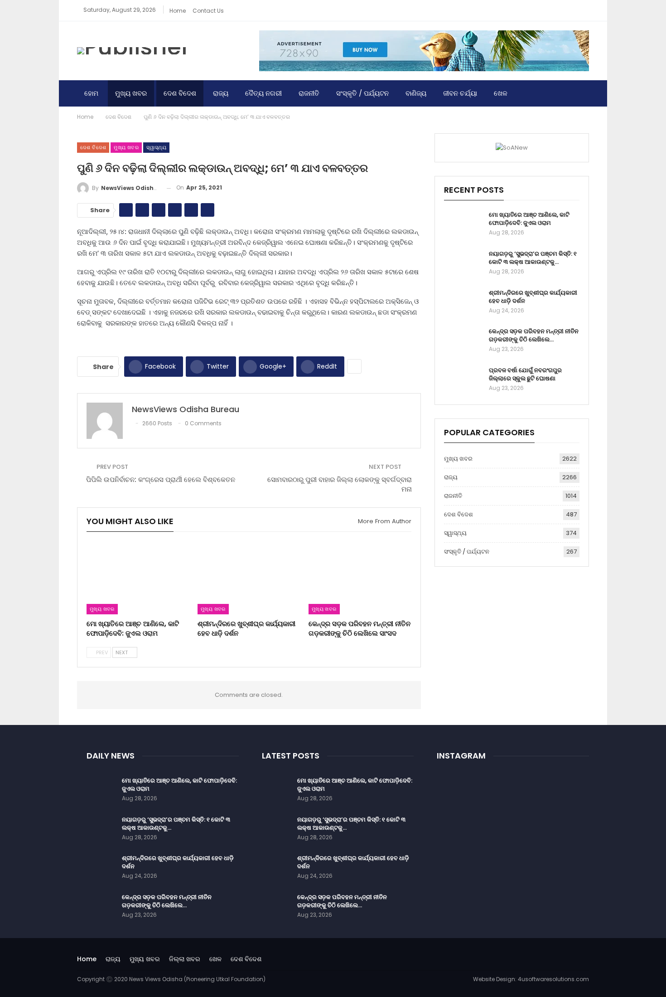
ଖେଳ (500, 93)
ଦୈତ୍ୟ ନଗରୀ (263, 93)
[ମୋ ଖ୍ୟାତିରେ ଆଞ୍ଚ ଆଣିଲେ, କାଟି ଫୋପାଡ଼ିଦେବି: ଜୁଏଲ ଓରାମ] (138, 578)
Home (177, 11)
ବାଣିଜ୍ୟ (415, 93)
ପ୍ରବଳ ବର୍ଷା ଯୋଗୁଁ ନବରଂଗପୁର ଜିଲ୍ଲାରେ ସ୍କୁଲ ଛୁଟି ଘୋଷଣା (525, 374)
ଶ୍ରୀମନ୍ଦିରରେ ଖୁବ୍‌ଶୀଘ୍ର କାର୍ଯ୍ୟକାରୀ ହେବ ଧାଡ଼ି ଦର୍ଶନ (533, 296)
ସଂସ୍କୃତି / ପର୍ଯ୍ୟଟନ (362, 93)
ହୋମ (91, 93)
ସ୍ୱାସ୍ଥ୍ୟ (156, 147)
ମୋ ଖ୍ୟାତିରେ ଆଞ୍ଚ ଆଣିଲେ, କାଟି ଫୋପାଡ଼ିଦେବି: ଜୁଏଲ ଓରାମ (529, 218)
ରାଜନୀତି (309, 93)
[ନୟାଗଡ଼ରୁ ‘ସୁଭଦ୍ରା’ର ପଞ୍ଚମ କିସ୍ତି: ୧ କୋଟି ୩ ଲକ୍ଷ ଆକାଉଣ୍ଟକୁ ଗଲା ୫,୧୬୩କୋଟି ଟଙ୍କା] (463, 264)
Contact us (208, 11)
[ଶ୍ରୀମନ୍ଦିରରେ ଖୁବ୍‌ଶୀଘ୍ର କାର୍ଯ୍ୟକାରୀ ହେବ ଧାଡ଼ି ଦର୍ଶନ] (249, 578)
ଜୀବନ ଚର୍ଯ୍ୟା (460, 93)
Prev (101, 652)
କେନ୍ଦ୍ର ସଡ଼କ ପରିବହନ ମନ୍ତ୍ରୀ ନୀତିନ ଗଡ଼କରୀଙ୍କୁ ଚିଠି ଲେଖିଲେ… (534, 335)
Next (122, 652)
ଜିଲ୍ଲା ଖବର (184, 958)
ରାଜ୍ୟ (220, 93)
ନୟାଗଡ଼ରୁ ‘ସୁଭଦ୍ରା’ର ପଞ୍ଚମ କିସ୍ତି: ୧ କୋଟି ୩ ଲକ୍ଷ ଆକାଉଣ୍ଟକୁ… (533, 257)
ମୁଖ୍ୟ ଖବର (131, 93)
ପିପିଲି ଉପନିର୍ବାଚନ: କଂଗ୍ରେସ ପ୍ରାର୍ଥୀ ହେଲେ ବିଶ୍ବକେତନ (160, 479)
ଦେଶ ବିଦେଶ (180, 93)
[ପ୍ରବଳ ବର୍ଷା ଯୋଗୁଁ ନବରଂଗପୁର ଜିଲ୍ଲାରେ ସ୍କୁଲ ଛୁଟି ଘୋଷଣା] (463, 380)
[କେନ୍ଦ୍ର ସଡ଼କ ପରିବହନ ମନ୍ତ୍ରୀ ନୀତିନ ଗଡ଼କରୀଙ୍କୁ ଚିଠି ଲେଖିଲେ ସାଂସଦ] (360, 578)
